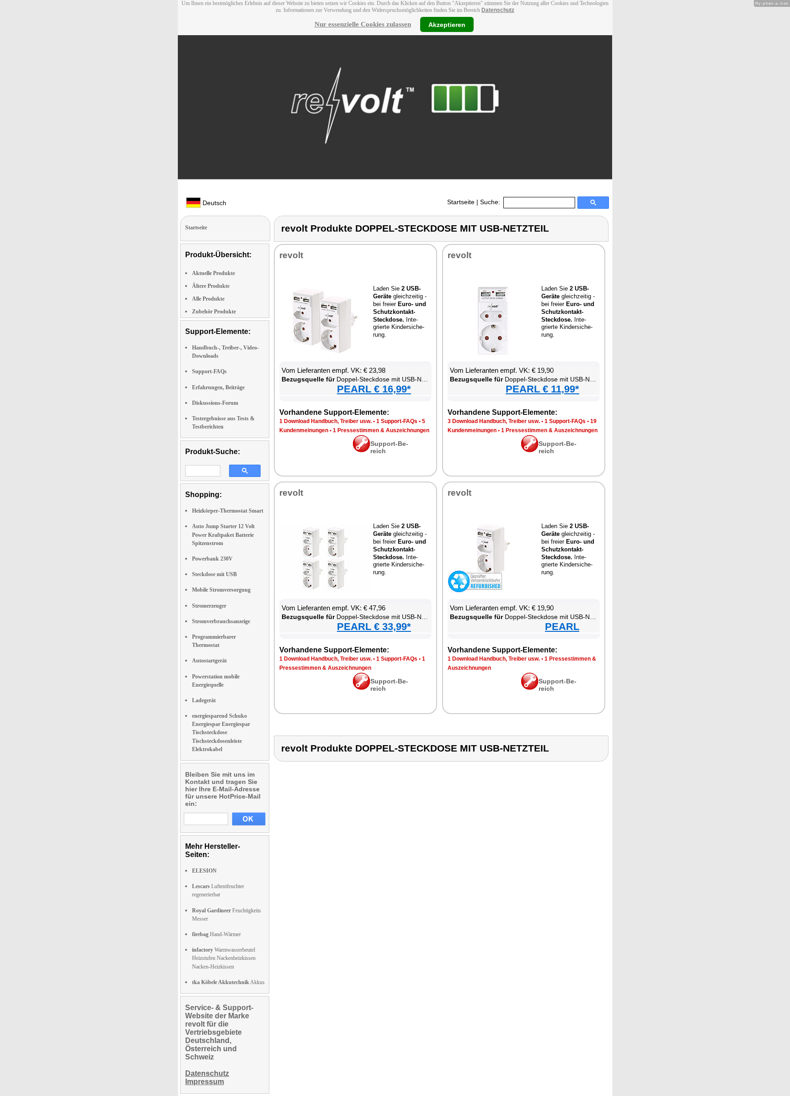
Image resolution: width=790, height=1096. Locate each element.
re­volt (291, 255)
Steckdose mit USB (214, 574)
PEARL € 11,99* (542, 389)
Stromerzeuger (209, 606)
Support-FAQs (209, 371)
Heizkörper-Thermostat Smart (227, 511)
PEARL (562, 626)
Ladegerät (204, 700)
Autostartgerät (209, 660)
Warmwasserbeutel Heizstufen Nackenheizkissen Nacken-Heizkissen (224, 958)
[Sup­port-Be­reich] (361, 450)
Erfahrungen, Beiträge (218, 387)
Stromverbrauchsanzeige (221, 621)
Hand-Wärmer (216, 934)
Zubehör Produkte (214, 311)
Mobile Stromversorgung (221, 590)
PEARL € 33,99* (374, 626)
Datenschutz (497, 10)
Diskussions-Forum (215, 403)
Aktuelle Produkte (213, 273)
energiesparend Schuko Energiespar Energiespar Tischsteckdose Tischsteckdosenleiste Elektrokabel (221, 732)
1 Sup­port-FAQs (396, 421)
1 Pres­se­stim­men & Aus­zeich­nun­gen (381, 430)
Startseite (461, 202)
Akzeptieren (446, 24)
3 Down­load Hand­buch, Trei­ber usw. (494, 421)
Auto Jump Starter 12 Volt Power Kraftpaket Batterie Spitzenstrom (223, 534)
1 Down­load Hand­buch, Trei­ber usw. (325, 421)
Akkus (228, 982)
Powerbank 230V (212, 559)
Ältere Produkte (211, 286)
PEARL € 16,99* (374, 389)
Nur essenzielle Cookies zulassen (363, 24)
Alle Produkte (208, 299)
